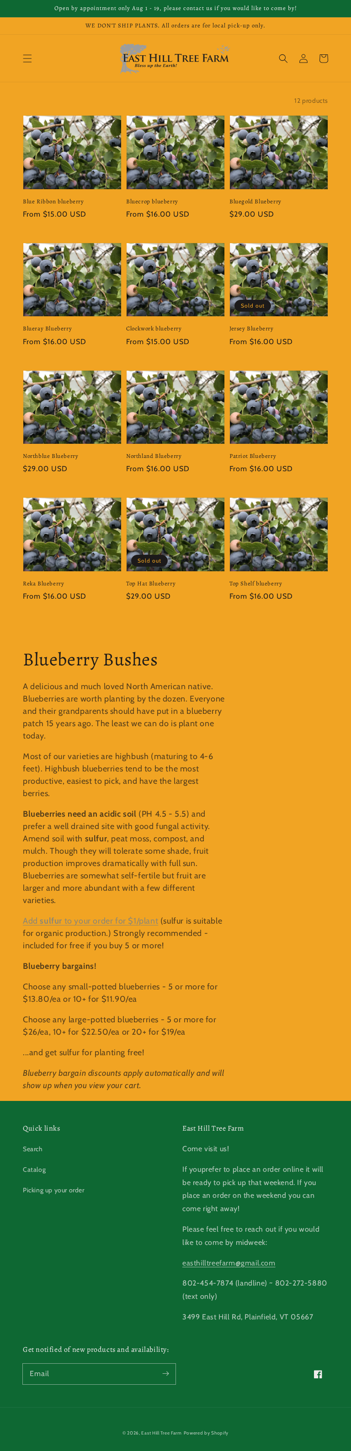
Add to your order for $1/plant (90, 921)
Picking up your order (54, 1190)
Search (33, 1149)
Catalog (34, 1169)
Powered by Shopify (206, 1433)
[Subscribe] (165, 1374)
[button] (27, 58)
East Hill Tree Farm (161, 1433)
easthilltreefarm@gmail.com (229, 1263)
